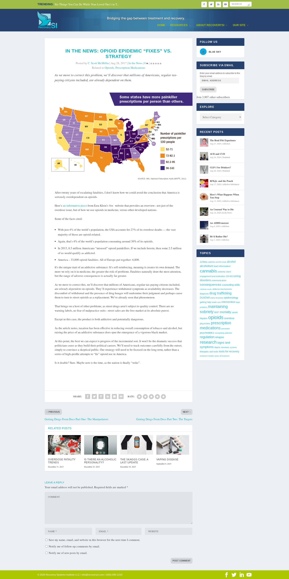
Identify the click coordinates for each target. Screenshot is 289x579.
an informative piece (75, 205)
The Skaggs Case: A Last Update (134, 461)
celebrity (221, 272)
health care (216, 302)
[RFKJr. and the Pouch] (204, 183)
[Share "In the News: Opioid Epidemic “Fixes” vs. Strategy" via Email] (114, 396)
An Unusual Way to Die (222, 209)
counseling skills (231, 284)
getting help (205, 302)
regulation (207, 337)
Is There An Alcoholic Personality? (100, 461)
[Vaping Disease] (172, 445)
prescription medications (130, 68)
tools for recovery (229, 351)
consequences (210, 284)
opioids (109, 68)
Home (161, 25)
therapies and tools (209, 352)
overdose (229, 318)
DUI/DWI (205, 297)
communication (219, 280)
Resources (179, 25)
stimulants (225, 347)
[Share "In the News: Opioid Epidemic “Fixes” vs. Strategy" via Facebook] (87, 396)
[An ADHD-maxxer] (204, 225)
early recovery (216, 298)
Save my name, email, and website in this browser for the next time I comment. (94, 540)
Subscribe (208, 89)
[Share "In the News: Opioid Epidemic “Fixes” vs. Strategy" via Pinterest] (101, 396)
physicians (205, 323)
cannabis (208, 270)
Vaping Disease (167, 459)
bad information (222, 266)
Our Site (239, 25)
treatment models (207, 356)
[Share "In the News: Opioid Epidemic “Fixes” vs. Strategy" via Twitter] (94, 396)
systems (233, 347)
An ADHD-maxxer (219, 223)
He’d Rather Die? (219, 236)
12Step (203, 262)
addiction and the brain (217, 262)
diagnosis (204, 294)
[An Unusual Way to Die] (204, 211)
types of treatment (222, 356)
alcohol (231, 261)
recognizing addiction (223, 333)
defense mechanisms (222, 289)
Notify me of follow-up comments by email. (74, 546)
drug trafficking (220, 293)
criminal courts (206, 289)
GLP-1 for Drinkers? (220, 167)
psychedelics (207, 332)
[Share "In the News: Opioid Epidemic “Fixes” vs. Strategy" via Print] (121, 396)
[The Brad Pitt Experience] (204, 142)
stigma (217, 347)
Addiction (226, 143)
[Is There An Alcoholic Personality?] (100, 445)
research (208, 342)
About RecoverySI (210, 25)
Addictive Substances (230, 184)
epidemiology (231, 297)
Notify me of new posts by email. (68, 553)
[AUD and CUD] (204, 156)
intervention (228, 302)
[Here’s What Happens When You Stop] (204, 197)
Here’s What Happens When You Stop (224, 196)
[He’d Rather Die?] (204, 239)
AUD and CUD (217, 154)
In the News (135, 63)
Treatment (226, 157)
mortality (225, 312)
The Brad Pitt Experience (223, 140)
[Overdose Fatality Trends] (64, 445)
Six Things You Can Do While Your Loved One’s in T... (87, 4)
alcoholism (206, 266)
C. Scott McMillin (98, 63)
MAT (216, 312)
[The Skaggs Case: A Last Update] (136, 445)
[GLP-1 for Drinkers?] (204, 169)
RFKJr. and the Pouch (221, 181)
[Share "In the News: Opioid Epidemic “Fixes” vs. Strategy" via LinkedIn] (107, 396)
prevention (225, 329)
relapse (219, 337)
